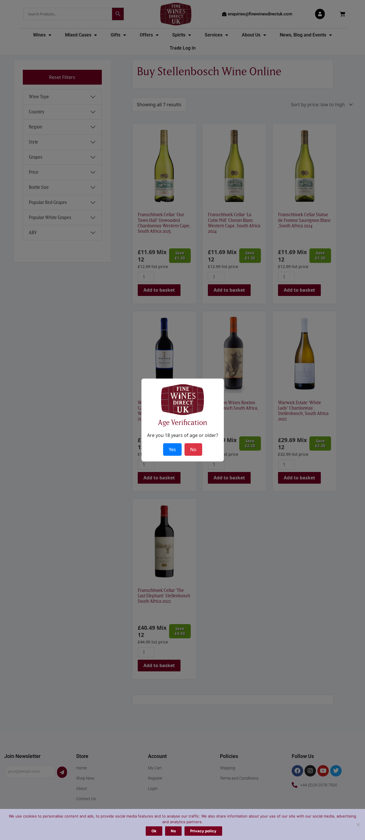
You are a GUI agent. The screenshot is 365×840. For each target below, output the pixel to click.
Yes (172, 449)
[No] (358, 824)
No (173, 831)
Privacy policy (203, 831)
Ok (154, 831)
